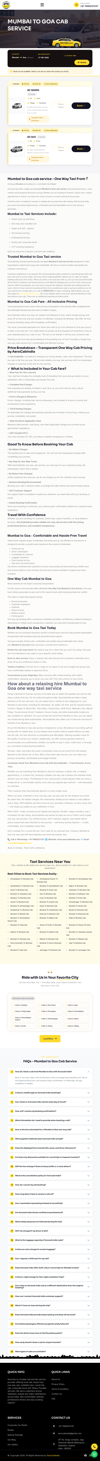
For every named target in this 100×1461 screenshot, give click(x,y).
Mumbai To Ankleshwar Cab (51, 910)
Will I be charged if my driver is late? (29, 1231)
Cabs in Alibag (77, 1026)
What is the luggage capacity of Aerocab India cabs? (37, 1240)
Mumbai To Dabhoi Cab (49, 932)
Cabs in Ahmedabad (77, 1011)
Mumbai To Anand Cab (49, 902)
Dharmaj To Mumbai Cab (49, 914)
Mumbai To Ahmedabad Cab (80, 879)
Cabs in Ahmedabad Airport (24, 1019)
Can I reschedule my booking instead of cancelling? (37, 1203)
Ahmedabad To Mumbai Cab (21, 879)
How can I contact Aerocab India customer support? (37, 1296)
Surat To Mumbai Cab (19, 890)
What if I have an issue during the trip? (30, 1305)
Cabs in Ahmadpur (51, 1011)
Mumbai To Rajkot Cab (49, 918)
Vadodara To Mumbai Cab (79, 890)
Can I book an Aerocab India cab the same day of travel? (39, 1102)
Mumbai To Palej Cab (18, 925)
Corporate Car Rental (17, 1425)
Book (80, 105)
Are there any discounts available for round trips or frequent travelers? (45, 1157)
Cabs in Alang (51, 1026)
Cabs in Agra (77, 1005)
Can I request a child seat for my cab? (30, 1258)
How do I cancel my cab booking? (28, 1185)
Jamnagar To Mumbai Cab (50, 950)
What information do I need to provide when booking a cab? (41, 1120)
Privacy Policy (58, 1384)
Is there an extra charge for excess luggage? (33, 1249)
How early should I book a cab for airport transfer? (36, 1342)
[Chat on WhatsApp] (94, 1454)
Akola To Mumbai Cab (48, 906)
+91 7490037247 (89, 6)
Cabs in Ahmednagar (51, 1019)
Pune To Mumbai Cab (48, 898)
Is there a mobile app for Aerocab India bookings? (36, 1093)
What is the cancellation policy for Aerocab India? (36, 1176)
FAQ (53, 1398)
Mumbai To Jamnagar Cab (79, 950)
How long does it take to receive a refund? (32, 1194)
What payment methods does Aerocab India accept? (37, 1139)
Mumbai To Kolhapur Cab (79, 894)
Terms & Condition (59, 1389)
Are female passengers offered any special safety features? (40, 1324)
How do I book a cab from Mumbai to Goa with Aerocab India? (42, 1072)
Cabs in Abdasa (24, 1005)
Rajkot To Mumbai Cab (78, 886)
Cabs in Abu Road (51, 1005)
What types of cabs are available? (28, 1351)
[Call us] (94, 1447)
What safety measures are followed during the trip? (36, 1222)
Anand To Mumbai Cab (19, 902)
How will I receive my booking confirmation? (33, 1111)
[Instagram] (90, 1455)
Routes (11, 1430)
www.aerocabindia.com (29, 294)
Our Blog (12, 1439)
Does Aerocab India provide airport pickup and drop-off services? (43, 1315)
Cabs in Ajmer (77, 1019)
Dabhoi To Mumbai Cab (19, 932)
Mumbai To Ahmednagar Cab (22, 906)
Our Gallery (13, 1444)
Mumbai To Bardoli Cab (19, 914)
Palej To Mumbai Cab (77, 918)
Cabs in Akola (24, 1026)
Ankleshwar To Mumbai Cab (21, 910)
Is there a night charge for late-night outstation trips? (37, 1277)
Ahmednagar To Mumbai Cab (80, 902)
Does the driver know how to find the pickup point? (36, 1333)
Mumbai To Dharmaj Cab (79, 914)
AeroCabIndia (53, 1455)
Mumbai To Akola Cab (78, 906)
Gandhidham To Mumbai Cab (22, 886)
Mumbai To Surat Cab (48, 890)
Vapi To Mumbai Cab (77, 943)
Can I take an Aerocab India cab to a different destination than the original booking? (47, 1286)
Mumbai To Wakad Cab (78, 939)
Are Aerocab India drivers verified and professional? (37, 1212)
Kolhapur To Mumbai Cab (20, 898)
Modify (83, 62)
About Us (55, 1379)
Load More (48, 1038)
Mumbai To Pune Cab (77, 898)
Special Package (15, 1435)
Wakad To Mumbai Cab (49, 939)
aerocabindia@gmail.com (20, 843)
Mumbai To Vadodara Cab (20, 894)
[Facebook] (85, 1455)
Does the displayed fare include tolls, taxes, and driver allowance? (44, 1148)
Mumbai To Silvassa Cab (20, 939)
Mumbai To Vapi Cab (18, 950)
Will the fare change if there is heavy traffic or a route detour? (41, 1166)
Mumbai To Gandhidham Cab (51, 886)
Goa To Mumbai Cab (48, 894)
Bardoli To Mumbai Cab (78, 910)
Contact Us (56, 1394)
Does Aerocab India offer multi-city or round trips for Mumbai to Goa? (45, 1268)
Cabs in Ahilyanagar (24, 1011)
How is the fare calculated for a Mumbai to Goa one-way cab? (41, 1129)
